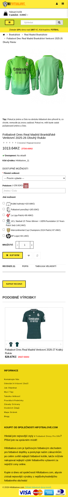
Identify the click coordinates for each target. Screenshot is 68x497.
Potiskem (6, 186)
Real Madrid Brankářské (35, 34)
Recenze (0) (8, 266)
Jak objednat (10, 388)
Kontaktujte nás (11, 379)
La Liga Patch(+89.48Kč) (22, 215)
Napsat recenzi (34, 143)
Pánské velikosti (11, 173)
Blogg (6, 416)
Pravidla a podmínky (14, 400)
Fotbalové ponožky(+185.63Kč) (25, 209)
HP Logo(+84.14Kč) (20, 236)
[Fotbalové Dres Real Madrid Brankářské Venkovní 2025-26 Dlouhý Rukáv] (34, 76)
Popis (25, 266)
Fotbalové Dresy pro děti (48, 436)
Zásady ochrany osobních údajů (12, 406)
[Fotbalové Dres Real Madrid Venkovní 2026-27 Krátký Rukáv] (34, 324)
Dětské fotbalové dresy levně (38, 487)
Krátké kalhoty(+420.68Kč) (23, 204)
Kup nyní (14, 255)
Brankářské (14, 34)
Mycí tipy (9, 392)
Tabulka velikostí (45, 266)
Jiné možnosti (9, 197)
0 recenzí (21, 143)
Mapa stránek (10, 412)
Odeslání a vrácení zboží (16, 383)
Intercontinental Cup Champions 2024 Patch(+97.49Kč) (36, 230)
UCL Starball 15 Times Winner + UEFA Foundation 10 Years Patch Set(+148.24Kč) (35, 223)
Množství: (7, 245)
